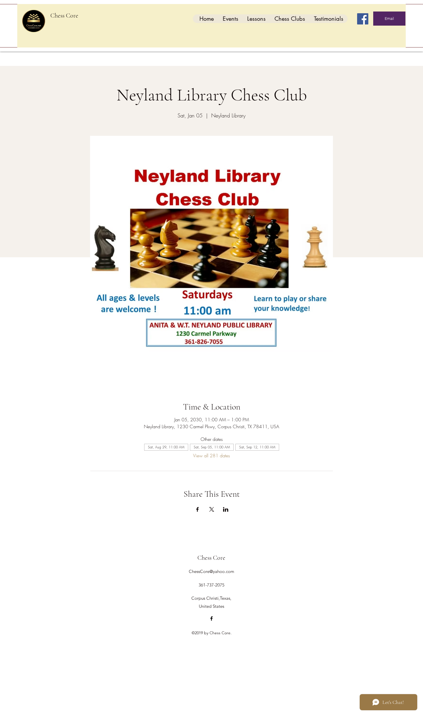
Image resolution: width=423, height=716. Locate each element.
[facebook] (211, 618)
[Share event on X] (211, 509)
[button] (230, 18)
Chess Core (64, 15)
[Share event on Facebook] (197, 509)
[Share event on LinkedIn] (225, 509)
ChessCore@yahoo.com (211, 571)
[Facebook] (362, 18)
